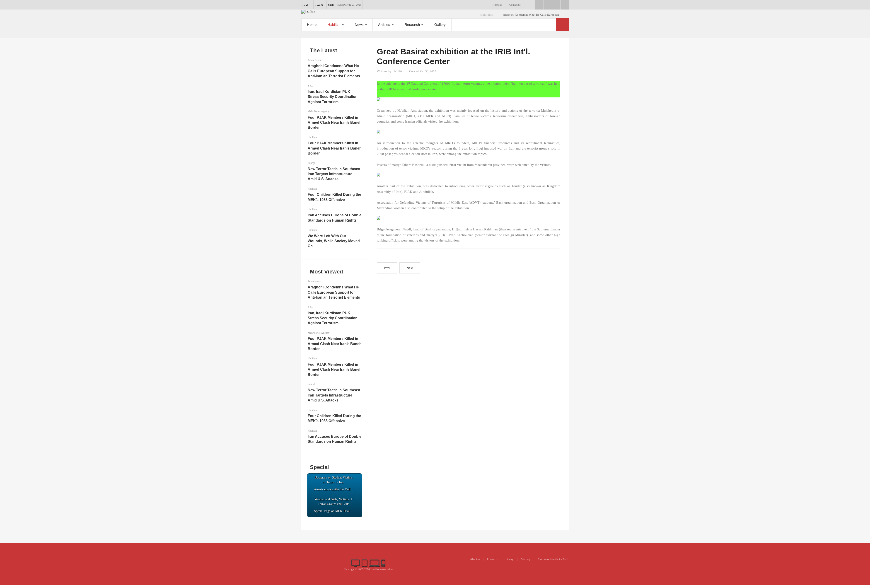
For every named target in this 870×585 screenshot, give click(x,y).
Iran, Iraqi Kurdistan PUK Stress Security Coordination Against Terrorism (333, 97)
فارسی (319, 4)
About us (498, 4)
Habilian (334, 25)
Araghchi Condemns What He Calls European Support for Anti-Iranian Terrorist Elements (334, 71)
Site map (525, 559)
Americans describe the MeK (553, 559)
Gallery (440, 25)
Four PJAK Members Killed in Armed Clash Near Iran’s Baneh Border (335, 123)
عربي (305, 4)
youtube (556, 5)
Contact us (515, 4)
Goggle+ (548, 5)
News (360, 25)
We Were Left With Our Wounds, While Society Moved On (334, 241)
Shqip (331, 4)
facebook (539, 5)
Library (509, 559)
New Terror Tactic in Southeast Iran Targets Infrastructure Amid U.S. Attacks (334, 174)
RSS (565, 5)
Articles (384, 25)
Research (413, 25)
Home (312, 25)
